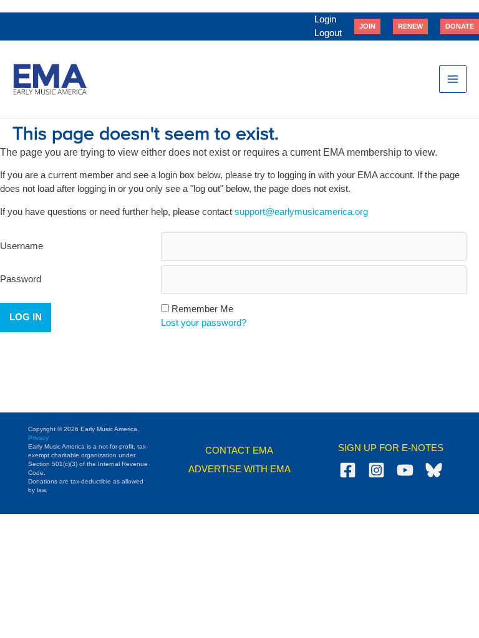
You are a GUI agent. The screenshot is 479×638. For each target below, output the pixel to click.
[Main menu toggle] (453, 79)
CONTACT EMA (239, 450)
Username (21, 246)
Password (20, 279)
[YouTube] (405, 470)
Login (325, 19)
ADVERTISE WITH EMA (239, 469)
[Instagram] (376, 470)
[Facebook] (347, 470)
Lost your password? (203, 323)
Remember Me (202, 309)
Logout (328, 33)
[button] (367, 26)
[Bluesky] (433, 470)
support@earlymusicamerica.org (301, 212)
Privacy (38, 437)
